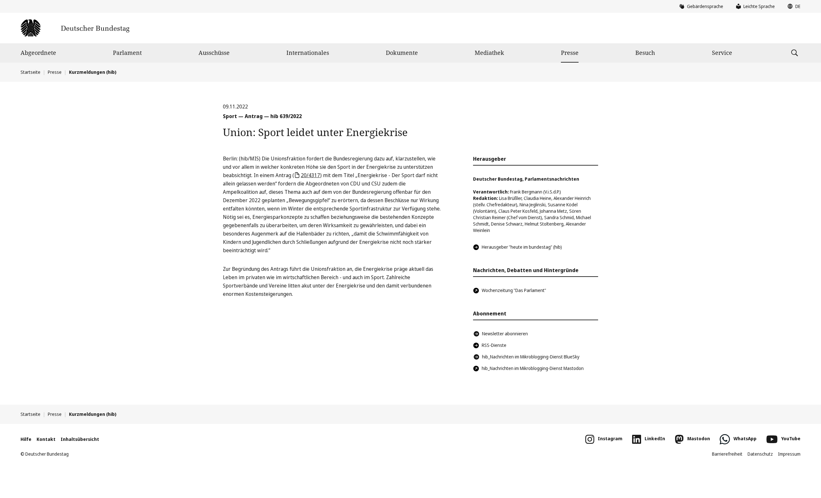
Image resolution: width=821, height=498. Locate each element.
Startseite (30, 72)
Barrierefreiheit (727, 454)
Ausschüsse (214, 52)
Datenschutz (760, 454)
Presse (570, 52)
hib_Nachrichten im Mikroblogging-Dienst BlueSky (531, 357)
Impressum (789, 454)
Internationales (307, 52)
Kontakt (46, 439)
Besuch (645, 52)
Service (722, 52)
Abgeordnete (38, 52)
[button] (792, 6)
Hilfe (26, 439)
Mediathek (489, 52)
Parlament (127, 52)
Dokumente (402, 52)
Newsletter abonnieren (505, 334)
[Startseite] (75, 28)
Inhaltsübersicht (80, 439)
